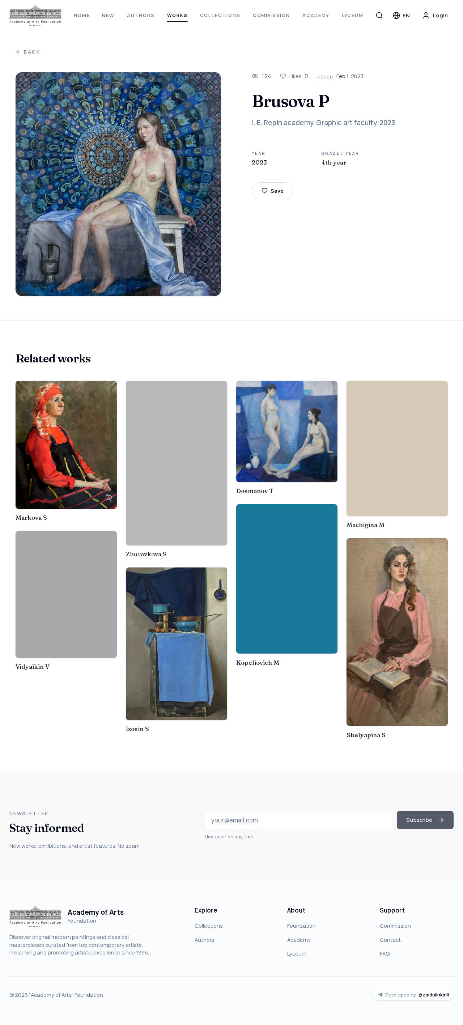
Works (177, 15)
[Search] (379, 15)
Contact (390, 939)
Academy (316, 15)
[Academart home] (35, 15)
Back (32, 52)
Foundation (301, 925)
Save (277, 190)
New (108, 15)
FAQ (385, 953)
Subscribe (419, 819)
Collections (220, 15)
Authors (141, 15)
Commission (271, 15)
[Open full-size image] (118, 184)
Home (82, 15)
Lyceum (353, 15)
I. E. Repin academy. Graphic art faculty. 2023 (323, 122)
